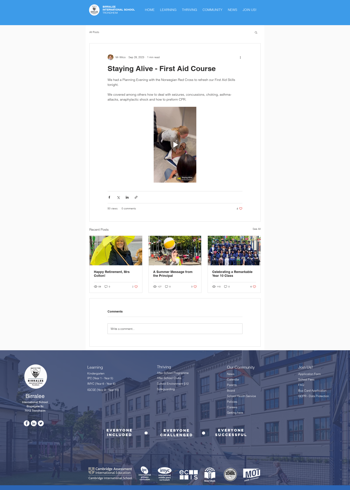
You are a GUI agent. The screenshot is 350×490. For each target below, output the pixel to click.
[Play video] (175, 145)
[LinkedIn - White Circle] (34, 423)
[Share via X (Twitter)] (118, 197)
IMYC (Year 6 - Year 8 (100, 383)
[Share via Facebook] (109, 197)
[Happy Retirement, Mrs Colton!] (116, 250)
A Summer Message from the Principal (172, 274)
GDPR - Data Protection (314, 396)
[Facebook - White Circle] (27, 423)
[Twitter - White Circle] (41, 423)
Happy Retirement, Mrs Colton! (112, 274)
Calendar (233, 379)
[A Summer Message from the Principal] (175, 250)
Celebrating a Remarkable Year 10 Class (232, 274)
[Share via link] (136, 197)
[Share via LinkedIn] (127, 197)
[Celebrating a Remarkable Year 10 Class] (234, 250)
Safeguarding (166, 389)
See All (257, 229)
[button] (256, 32)
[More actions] (240, 57)
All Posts (94, 32)
